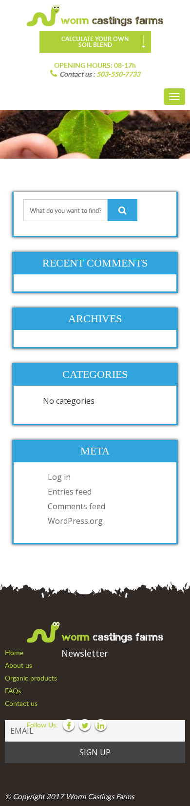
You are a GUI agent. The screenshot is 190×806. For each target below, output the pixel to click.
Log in (59, 477)
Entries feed (70, 491)
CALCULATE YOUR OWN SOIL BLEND (95, 42)
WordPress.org (75, 521)
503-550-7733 (118, 74)
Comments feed (76, 506)
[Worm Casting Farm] (95, 15)
